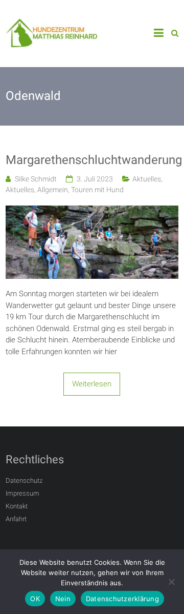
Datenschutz (24, 480)
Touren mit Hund (97, 190)
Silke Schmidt (36, 179)
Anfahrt (16, 519)
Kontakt (17, 506)
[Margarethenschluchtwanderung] (92, 211)
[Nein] (171, 582)
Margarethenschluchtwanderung (92, 160)
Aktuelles (146, 179)
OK (35, 599)
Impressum (22, 493)
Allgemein (52, 190)
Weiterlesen (91, 383)
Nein (63, 599)
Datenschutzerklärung (122, 599)
